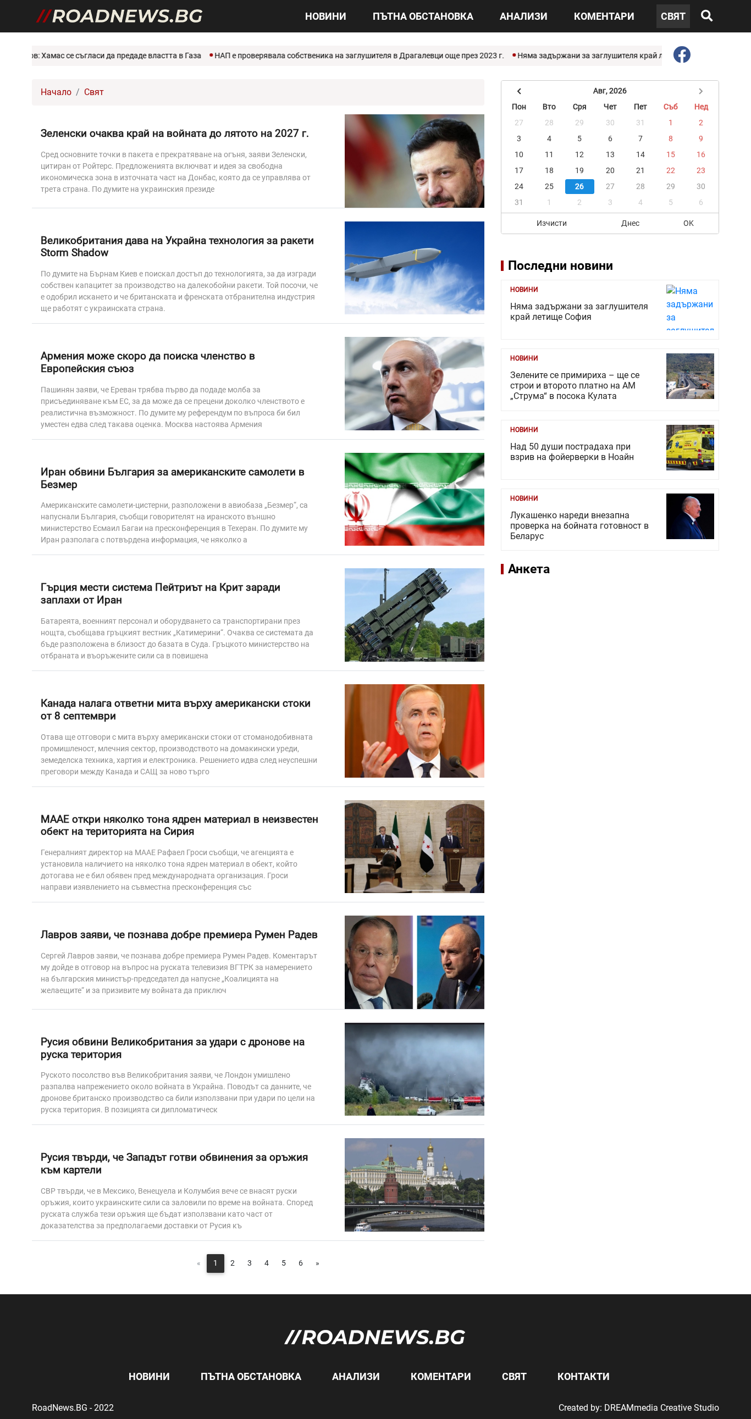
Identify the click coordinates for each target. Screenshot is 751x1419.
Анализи (524, 16)
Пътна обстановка (423, 16)
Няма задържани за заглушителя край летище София (584, 55)
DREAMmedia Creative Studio (661, 1408)
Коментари (604, 16)
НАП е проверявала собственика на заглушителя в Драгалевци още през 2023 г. (329, 55)
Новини (325, 16)
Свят (673, 16)
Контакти (583, 1376)
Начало (56, 92)
